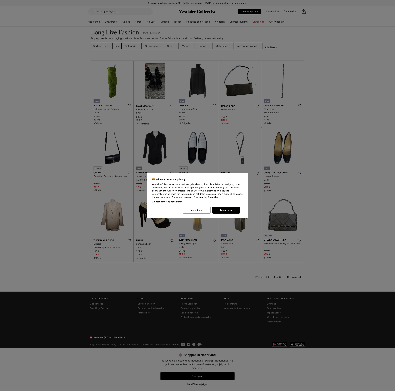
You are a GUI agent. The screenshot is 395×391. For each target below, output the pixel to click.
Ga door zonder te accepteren (167, 201)
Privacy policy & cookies (205, 197)
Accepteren (226, 210)
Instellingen (197, 210)
